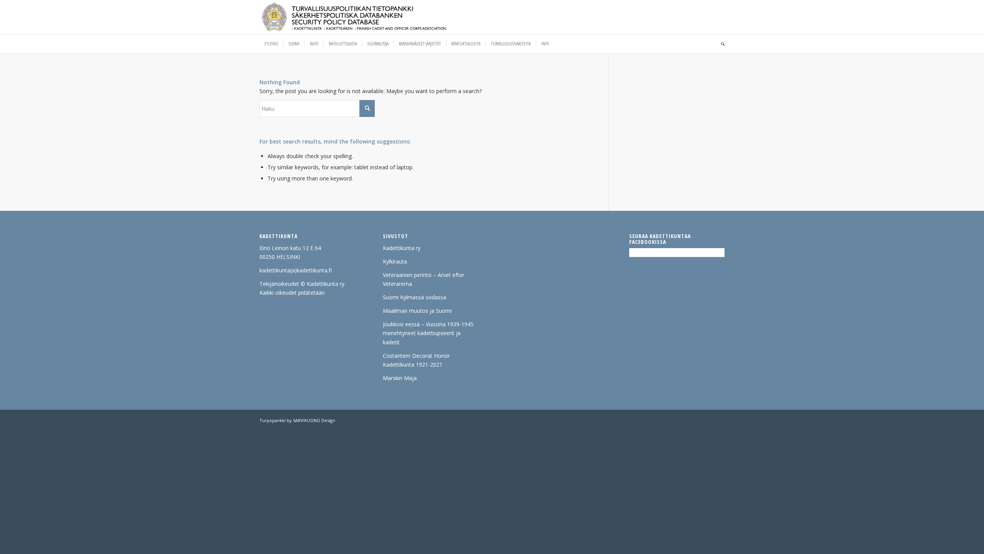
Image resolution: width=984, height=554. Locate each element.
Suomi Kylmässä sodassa (414, 297)
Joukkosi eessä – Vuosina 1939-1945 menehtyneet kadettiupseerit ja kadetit (428, 332)
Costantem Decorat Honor (416, 355)
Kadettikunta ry (402, 248)
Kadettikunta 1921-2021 (412, 364)
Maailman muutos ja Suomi (417, 310)
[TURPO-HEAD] (370, 17)
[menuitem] (271, 43)
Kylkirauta (395, 261)
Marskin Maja (400, 378)
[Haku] (720, 43)
